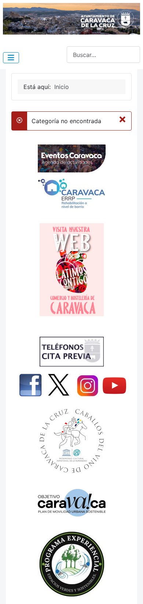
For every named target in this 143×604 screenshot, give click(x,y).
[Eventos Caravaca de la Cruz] (71, 158)
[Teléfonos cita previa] (71, 351)
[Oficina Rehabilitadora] (71, 193)
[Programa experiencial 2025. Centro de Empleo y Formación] (71, 564)
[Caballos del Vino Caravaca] (71, 441)
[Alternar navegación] (11, 57)
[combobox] (103, 54)
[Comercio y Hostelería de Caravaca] (71, 270)
